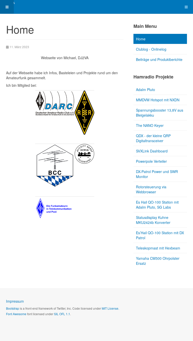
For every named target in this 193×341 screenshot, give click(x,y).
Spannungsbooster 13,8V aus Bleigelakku (159, 113)
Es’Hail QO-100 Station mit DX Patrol (160, 235)
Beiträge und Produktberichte (159, 59)
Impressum (15, 301)
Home (141, 38)
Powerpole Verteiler (151, 161)
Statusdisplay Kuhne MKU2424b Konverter (153, 220)
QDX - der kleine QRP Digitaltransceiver (153, 138)
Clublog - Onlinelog (151, 49)
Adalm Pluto (145, 89)
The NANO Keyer (150, 125)
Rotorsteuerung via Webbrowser (151, 189)
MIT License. (110, 308)
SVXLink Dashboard (152, 150)
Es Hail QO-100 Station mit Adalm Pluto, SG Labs (157, 205)
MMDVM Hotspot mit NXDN (157, 99)
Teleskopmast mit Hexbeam (158, 247)
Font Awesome (16, 314)
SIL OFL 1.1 (62, 314)
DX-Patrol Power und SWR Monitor (157, 174)
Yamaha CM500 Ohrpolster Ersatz (157, 261)
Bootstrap (12, 308)
